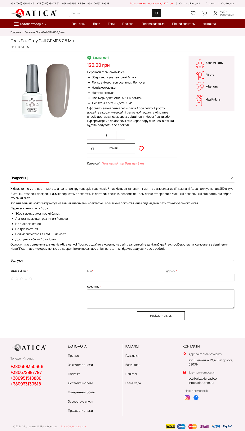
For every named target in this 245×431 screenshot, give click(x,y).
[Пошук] (156, 13)
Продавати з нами (80, 410)
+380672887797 (26, 372)
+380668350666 (27, 366)
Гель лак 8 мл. (135, 163)
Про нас (210, 3)
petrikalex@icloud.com (204, 378)
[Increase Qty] (121, 135)
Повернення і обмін (81, 392)
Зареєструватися (80, 401)
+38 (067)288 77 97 (48, 3)
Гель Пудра (133, 383)
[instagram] (187, 397)
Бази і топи (132, 365)
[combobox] (109, 13)
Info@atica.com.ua (201, 383)
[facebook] (196, 397)
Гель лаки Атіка (113, 163)
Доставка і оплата (80, 383)
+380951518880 (26, 378)
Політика (74, 374)
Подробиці (19, 178)
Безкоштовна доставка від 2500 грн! (152, 3)
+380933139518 (26, 384)
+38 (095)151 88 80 (73, 3)
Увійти (224, 11)
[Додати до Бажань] (141, 148)
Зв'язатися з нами (80, 365)
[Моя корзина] (204, 13)
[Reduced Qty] (91, 135)
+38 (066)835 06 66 (22, 3)
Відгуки (17, 260)
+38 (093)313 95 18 (98, 3)
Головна (16, 32)
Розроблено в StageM (73, 426)
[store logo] (33, 13)
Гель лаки (132, 355)
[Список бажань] (193, 13)
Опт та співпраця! (189, 3)
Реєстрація (227, 14)
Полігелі (131, 374)
